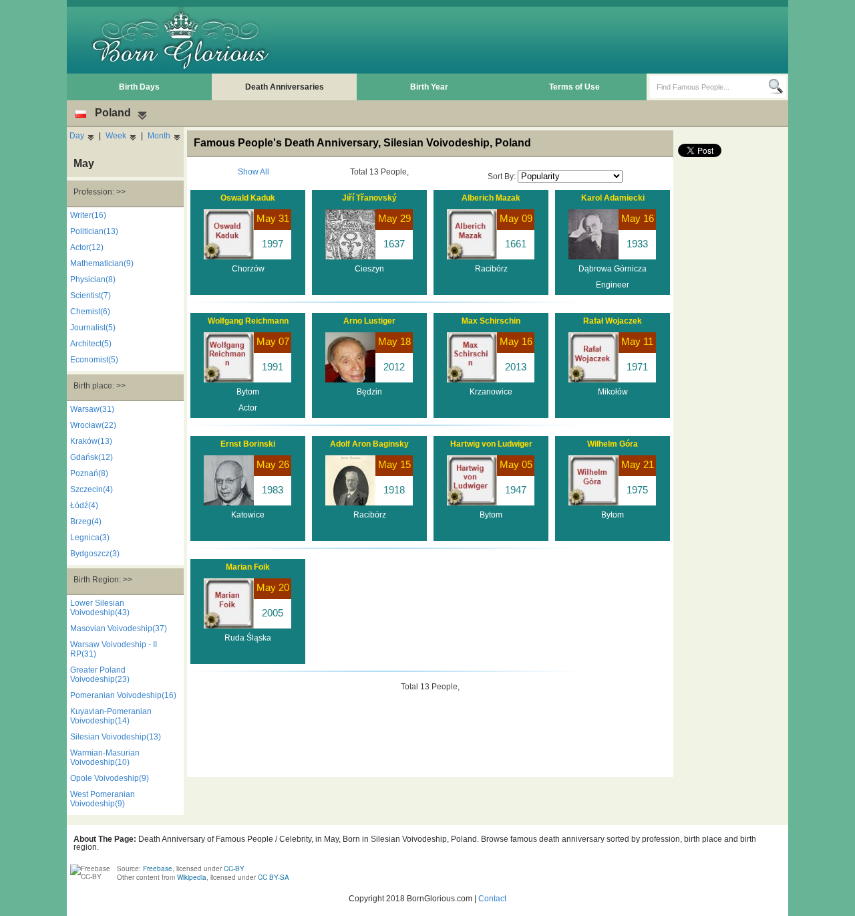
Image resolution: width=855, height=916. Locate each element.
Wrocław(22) (93, 425)
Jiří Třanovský (369, 198)
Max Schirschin (491, 321)
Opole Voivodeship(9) (109, 778)
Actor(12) (87, 247)
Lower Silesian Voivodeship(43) (100, 607)
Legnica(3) (90, 537)
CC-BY (234, 868)
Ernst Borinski (247, 444)
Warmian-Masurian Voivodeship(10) (105, 757)
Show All (253, 172)
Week (116, 135)
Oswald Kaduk (247, 198)
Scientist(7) (90, 295)
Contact (492, 898)
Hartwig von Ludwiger (491, 444)
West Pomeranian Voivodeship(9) (102, 799)
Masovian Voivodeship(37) (118, 628)
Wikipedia (191, 877)
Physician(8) (93, 279)
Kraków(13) (91, 441)
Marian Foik (248, 567)
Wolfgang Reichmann (248, 321)
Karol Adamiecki (613, 198)
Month (159, 135)
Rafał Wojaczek (612, 321)
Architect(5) (91, 343)
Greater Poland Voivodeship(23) (100, 674)
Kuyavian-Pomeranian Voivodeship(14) (111, 716)
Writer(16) (88, 215)
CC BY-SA (273, 877)
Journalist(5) (93, 327)
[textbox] (709, 87)
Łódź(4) (84, 505)
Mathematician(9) (102, 263)
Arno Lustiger (369, 321)
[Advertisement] (542, 40)
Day (76, 135)
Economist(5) (94, 359)
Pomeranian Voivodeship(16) (123, 695)
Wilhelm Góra (612, 444)
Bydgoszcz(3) (95, 553)
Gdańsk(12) (91, 457)
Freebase (157, 868)
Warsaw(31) (92, 409)
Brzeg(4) (86, 521)
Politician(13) (94, 231)
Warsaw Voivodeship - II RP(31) (113, 649)
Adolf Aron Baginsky (369, 444)
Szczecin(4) (91, 489)
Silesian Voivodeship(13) (115, 736)
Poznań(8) (89, 473)
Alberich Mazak (491, 198)
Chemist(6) (90, 311)
